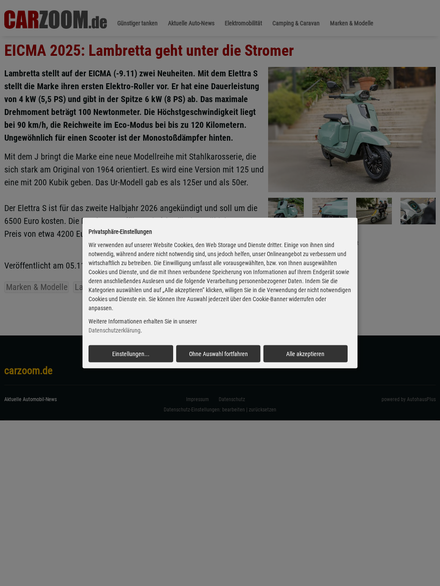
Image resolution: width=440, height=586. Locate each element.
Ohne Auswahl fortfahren (218, 353)
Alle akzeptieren (305, 353)
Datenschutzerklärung (115, 330)
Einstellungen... (131, 353)
